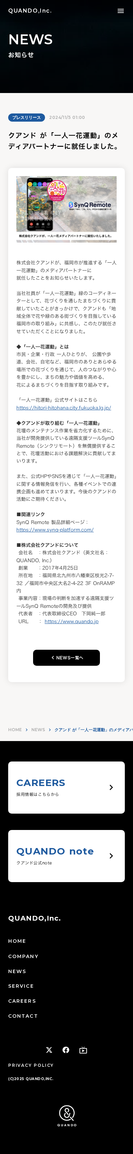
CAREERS (22, 1001)
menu (121, 11)
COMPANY (23, 956)
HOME (15, 729)
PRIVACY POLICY (31, 1065)
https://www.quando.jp (72, 621)
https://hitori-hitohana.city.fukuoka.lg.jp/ (63, 407)
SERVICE (21, 986)
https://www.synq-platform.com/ (55, 529)
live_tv (83, 1050)
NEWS (38, 729)
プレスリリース (26, 117)
